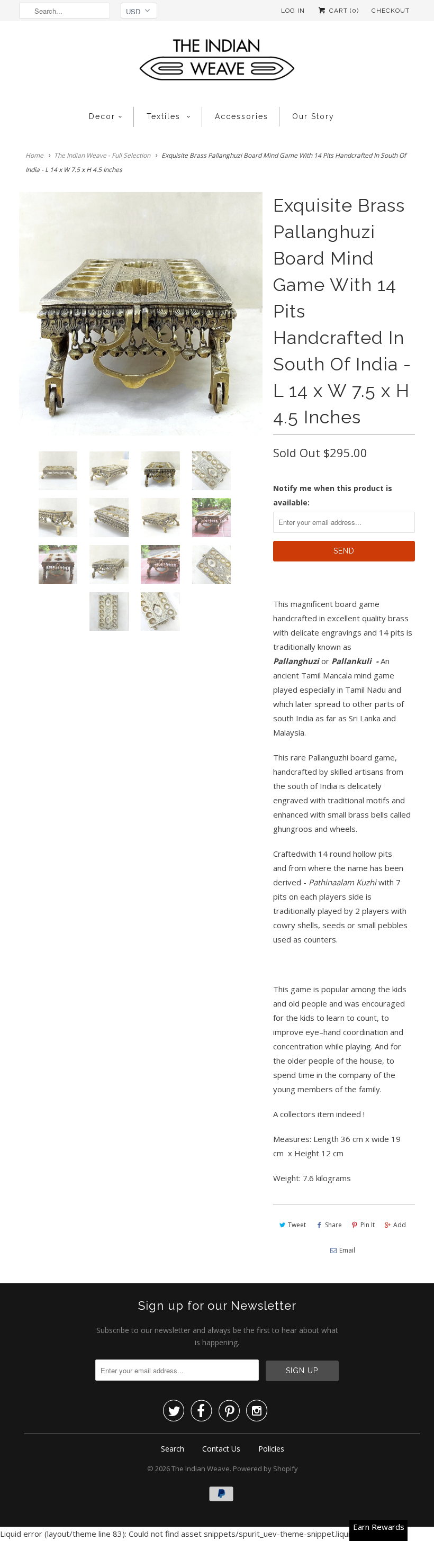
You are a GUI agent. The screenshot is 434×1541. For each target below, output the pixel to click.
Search (172, 1449)
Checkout (391, 10)
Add (399, 1224)
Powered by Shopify (265, 1468)
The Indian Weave (200, 1468)
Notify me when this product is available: (332, 495)
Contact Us (221, 1449)
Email (347, 1250)
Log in (293, 10)
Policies (271, 1449)
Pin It (367, 1224)
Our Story (313, 116)
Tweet (297, 1224)
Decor (102, 116)
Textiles (165, 116)
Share (333, 1224)
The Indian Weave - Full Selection (102, 155)
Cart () (343, 10)
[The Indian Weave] (217, 62)
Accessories (241, 116)
